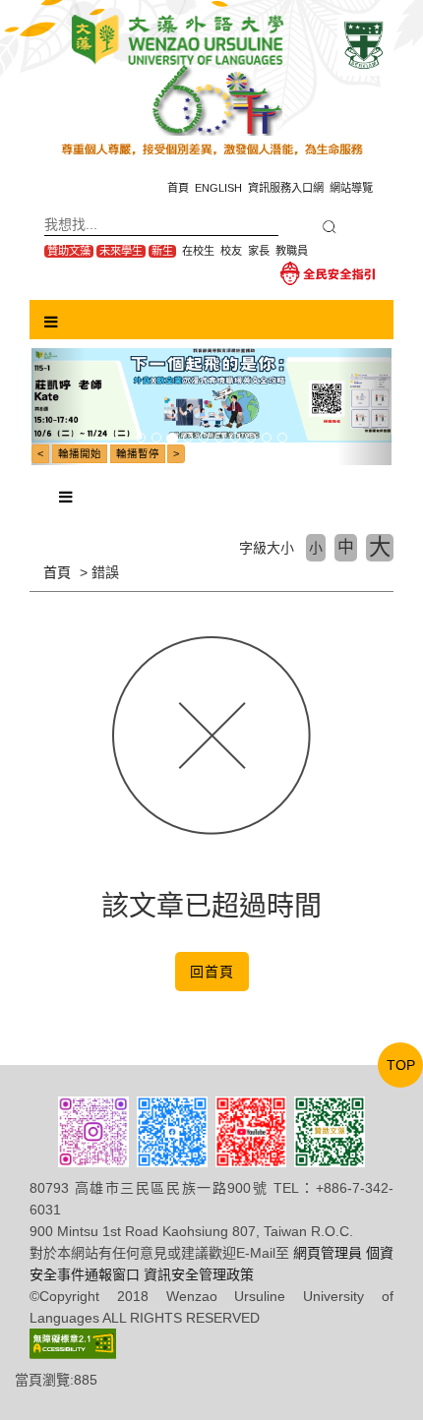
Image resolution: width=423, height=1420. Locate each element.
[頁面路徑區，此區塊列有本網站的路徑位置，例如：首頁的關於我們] (32, 572)
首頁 (178, 188)
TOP (401, 1065)
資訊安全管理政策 (199, 1274)
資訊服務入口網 (286, 188)
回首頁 (212, 971)
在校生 (198, 251)
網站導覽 (351, 188)
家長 (259, 251)
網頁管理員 (327, 1253)
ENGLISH (218, 188)
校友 (231, 251)
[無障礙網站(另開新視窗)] (73, 1342)
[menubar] (51, 322)
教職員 (291, 251)
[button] (58, 406)
